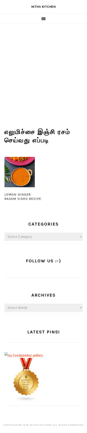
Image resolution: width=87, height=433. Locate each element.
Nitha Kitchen (43, 7)
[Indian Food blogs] (26, 400)
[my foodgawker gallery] (23, 355)
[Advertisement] (43, 69)
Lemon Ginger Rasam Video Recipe (22, 197)
